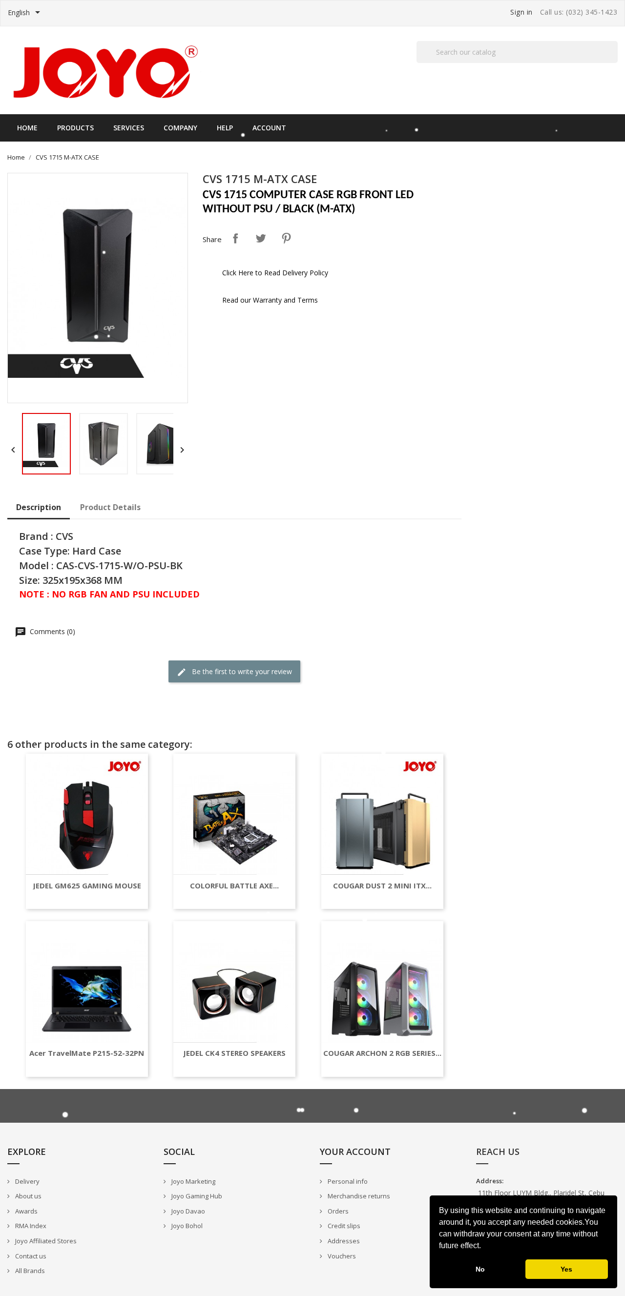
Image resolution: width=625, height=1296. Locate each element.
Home (27, 127)
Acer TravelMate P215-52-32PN (86, 1053)
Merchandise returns (358, 1196)
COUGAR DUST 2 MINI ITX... (382, 886)
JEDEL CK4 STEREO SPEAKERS (234, 1053)
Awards (26, 1211)
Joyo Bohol (186, 1225)
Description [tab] (38, 507)
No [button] (480, 1269)
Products (75, 127)
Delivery (27, 1181)
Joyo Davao (187, 1211)
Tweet (261, 238)
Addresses (343, 1240)
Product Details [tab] (110, 507)
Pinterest (286, 238)
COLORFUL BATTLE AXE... (234, 886)
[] (614, 62)
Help (225, 127)
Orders (337, 1211)
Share (235, 238)
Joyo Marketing (192, 1181)
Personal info (347, 1181)
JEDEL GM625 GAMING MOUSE (87, 886)
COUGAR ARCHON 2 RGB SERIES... (382, 1053)
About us (28, 1196)
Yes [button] (566, 1269)
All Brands (29, 1270)
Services (128, 127)
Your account (355, 1151)
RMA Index (30, 1225)
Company (180, 127)
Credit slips (343, 1225)
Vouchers (341, 1256)
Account (269, 127)
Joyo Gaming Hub (196, 1196)
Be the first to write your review (241, 671)
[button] (484, 1246)
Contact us (30, 1256)
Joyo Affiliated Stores (45, 1240)
